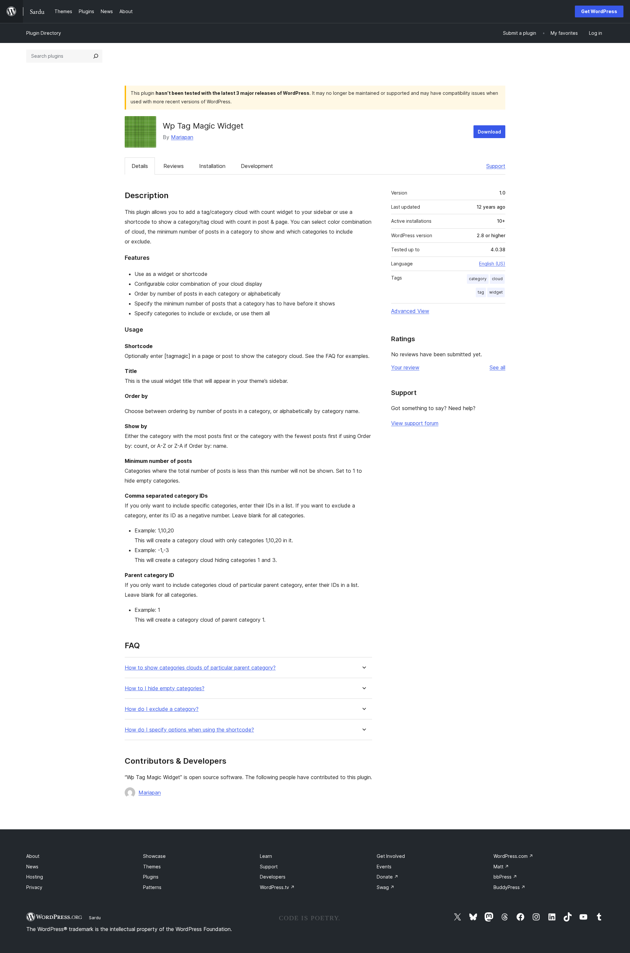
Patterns (152, 887)
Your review (405, 367)
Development (257, 166)
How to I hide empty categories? (164, 688)
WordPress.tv (277, 887)
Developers (272, 877)
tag (481, 292)
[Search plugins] (95, 56)
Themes (152, 866)
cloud (497, 278)
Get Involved (391, 856)
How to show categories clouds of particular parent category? (200, 668)
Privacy (34, 887)
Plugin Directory (43, 33)
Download (489, 132)
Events (384, 866)
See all (497, 367)
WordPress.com (513, 856)
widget (496, 292)
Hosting (34, 877)
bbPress (505, 877)
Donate (387, 877)
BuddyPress (509, 887)
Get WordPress (599, 11)
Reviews (173, 166)
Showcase (154, 856)
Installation (212, 166)
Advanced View (410, 311)
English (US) (492, 263)
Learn (266, 856)
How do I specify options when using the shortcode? (189, 730)
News (32, 866)
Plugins (150, 877)
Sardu (95, 917)
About (32, 856)
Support (495, 166)
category (478, 278)
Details (140, 166)
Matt (501, 866)
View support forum (414, 423)
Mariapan (182, 137)
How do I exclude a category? (162, 709)
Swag (385, 887)
